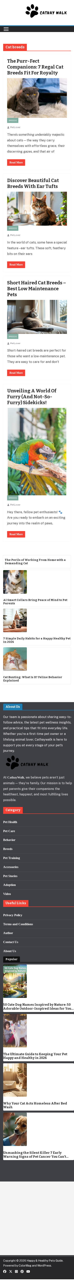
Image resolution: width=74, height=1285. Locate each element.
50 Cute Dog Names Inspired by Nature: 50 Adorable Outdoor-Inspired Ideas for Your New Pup (38, 1006)
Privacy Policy (12, 915)
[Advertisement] (37, 1218)
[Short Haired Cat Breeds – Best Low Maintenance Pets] (37, 317)
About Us (9, 951)
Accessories (10, 867)
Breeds (13, 120)
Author (8, 933)
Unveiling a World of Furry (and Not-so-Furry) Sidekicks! (31, 396)
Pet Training (11, 858)
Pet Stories (10, 876)
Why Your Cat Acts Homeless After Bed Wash (35, 1105)
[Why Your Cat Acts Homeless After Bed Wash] (38, 1080)
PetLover (15, 127)
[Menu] (6, 29)
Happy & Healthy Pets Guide (45, 1260)
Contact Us (10, 942)
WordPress (44, 1265)
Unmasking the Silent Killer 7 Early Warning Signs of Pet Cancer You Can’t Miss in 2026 (34, 1154)
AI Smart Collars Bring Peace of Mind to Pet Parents (35, 602)
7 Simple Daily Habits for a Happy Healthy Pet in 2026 (36, 640)
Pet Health (10, 822)
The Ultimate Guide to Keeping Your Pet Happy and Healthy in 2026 (35, 1056)
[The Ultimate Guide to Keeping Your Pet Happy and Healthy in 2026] (38, 1030)
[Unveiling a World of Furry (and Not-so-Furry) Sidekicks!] (37, 451)
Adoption (9, 885)
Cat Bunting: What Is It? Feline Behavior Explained (32, 679)
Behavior (9, 840)
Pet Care (9, 831)
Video (7, 894)
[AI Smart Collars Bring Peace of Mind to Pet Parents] (37, 582)
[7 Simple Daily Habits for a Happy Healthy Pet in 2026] (37, 620)
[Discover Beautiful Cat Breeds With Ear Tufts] (37, 209)
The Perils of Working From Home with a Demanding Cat (35, 562)
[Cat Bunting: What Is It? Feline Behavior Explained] (37, 659)
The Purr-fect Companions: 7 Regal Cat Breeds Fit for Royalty (35, 67)
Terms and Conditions (18, 924)
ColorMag (25, 1265)
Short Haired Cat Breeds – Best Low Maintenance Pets (36, 288)
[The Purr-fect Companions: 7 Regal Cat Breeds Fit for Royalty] (37, 98)
